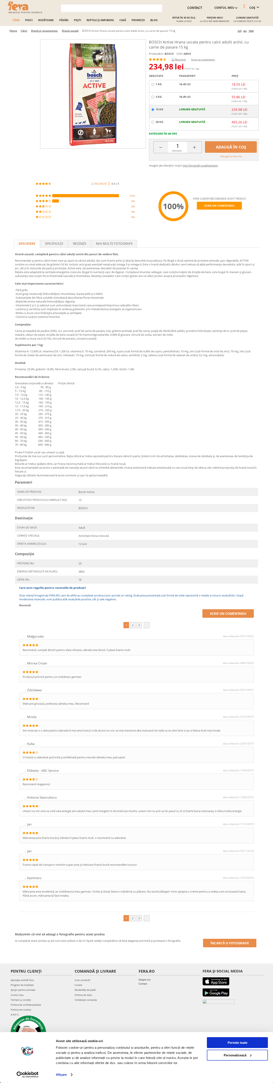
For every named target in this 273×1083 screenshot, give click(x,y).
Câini (16, 20)
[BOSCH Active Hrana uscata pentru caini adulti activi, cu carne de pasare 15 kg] (93, 93)
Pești (77, 20)
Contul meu (17, 995)
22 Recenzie (178, 59)
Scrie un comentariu (203, 59)
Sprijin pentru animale (23, 989)
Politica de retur (83, 995)
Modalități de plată (85, 989)
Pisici (29, 20)
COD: (179, 54)
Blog (154, 20)
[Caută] (159, 7)
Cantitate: (177, 150)
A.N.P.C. (15, 1014)
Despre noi (145, 979)
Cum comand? (82, 980)
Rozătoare (46, 20)
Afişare (61, 1074)
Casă (122, 20)
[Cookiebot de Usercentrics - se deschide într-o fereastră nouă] (27, 1074)
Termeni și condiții (21, 999)
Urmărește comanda (86, 999)
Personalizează (235, 1055)
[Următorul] (257, 31)
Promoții (138, 20)
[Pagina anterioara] (233, 31)
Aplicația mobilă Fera (22, 980)
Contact (143, 983)
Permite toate (237, 1042)
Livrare (78, 985)
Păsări (63, 20)
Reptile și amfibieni (100, 20)
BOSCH (169, 54)
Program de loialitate (22, 985)
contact (194, 8)
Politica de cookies (21, 1009)
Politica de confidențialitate (26, 1004)
